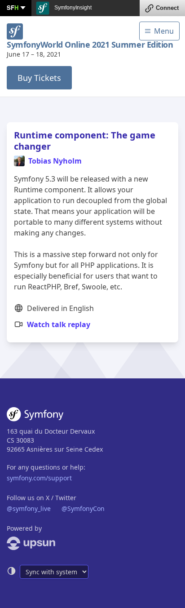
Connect (167, 7)
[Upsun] (92, 543)
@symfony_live (29, 508)
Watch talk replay (58, 324)
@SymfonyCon (83, 508)
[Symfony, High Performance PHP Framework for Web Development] (35, 416)
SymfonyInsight (72, 7)
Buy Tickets (39, 77)
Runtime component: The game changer (84, 140)
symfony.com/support (39, 478)
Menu (164, 31)
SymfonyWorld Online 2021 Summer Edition (90, 45)
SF (12, 7)
